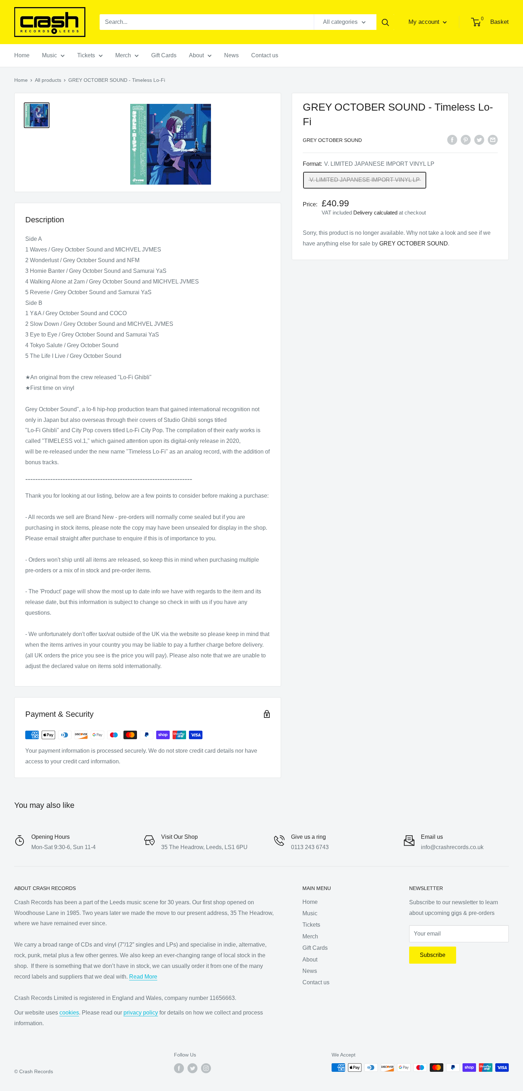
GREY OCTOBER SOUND (332, 140)
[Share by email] (493, 139)
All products (48, 80)
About (196, 55)
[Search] (385, 22)
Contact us (264, 55)
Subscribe (432, 955)
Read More (143, 977)
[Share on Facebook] (452, 139)
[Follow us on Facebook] (179, 1068)
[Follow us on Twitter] (192, 1068)
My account (424, 21)
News (231, 55)
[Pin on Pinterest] (466, 139)
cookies (69, 1013)
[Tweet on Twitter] (479, 139)
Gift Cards (163, 55)
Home (22, 55)
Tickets (86, 55)
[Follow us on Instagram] (206, 1068)
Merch (123, 55)
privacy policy (140, 1013)
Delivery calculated (375, 213)
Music (49, 55)
